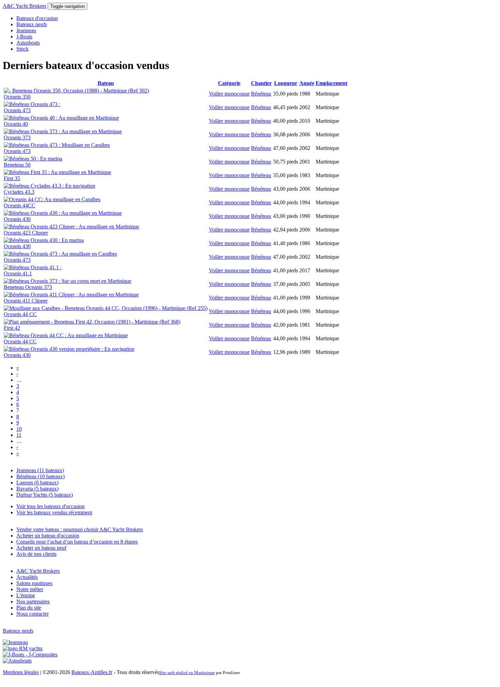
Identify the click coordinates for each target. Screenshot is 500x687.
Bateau (106, 83)
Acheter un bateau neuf (41, 548)
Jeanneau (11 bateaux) (40, 470)
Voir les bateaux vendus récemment (54, 512)
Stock (22, 49)
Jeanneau (26, 30)
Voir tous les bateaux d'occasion (50, 506)
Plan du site (28, 608)
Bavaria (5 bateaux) (37, 489)
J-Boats (24, 36)
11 (18, 435)
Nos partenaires (33, 601)
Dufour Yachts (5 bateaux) (44, 495)
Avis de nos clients (36, 554)
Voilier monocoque (229, 94)
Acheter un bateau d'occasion (47, 535)
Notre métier (29, 589)
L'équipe (25, 595)
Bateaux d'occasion (37, 18)
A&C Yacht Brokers (24, 6)
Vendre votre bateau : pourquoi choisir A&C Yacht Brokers (79, 529)
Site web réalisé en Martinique (187, 672)
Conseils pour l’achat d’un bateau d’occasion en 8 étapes (77, 542)
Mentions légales (21, 672)
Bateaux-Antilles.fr (91, 672)
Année (306, 83)
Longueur (285, 83)
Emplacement (331, 83)
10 (19, 429)
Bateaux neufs (31, 24)
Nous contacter (32, 614)
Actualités (27, 577)
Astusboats (28, 43)
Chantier (261, 83)
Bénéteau (261, 94)
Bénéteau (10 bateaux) (40, 476)
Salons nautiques (34, 583)
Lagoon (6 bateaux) (37, 482)
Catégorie (229, 83)
